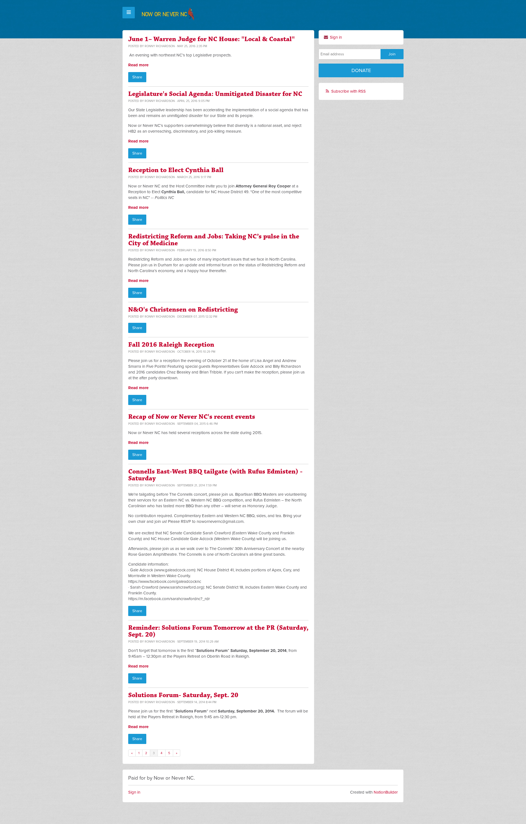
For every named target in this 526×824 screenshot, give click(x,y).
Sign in (335, 37)
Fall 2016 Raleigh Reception (171, 345)
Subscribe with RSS (348, 91)
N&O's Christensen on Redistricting (183, 310)
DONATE (361, 70)
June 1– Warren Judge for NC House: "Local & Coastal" (211, 39)
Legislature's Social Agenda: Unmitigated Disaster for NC (215, 94)
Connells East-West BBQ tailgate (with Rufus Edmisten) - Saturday (215, 475)
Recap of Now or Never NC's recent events (191, 417)
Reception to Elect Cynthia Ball (176, 170)
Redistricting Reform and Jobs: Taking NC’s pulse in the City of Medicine (213, 239)
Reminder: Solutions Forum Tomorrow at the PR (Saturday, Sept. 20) (218, 631)
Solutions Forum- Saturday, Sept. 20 (183, 695)
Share (137, 77)
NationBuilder (386, 792)
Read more (138, 64)
